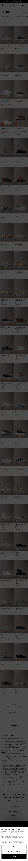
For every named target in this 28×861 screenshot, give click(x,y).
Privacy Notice (21, 842)
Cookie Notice (11, 842)
